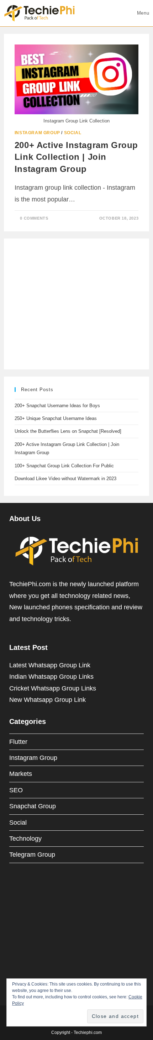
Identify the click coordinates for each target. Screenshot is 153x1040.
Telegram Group (32, 854)
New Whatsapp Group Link (47, 699)
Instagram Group (37, 132)
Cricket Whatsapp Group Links (52, 688)
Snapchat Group (32, 806)
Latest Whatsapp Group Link (49, 665)
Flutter (18, 741)
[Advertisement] (68, 302)
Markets (20, 773)
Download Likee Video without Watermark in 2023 (65, 478)
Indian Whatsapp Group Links (51, 676)
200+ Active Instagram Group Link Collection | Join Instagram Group (76, 157)
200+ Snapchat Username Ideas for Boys (57, 405)
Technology (25, 838)
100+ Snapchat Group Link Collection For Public (64, 465)
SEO (16, 790)
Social (72, 132)
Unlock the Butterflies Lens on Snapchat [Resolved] (68, 431)
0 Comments (34, 218)
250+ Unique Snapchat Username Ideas (56, 418)
